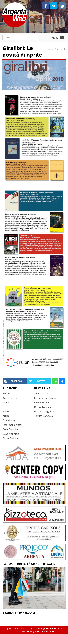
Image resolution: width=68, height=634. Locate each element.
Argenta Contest (12, 398)
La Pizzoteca (41, 402)
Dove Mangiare (11, 433)
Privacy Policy (34, 631)
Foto (5, 407)
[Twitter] (53, 5)
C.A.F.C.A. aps (41, 393)
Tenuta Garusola (43, 415)
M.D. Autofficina (42, 407)
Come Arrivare (11, 438)
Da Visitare (9, 420)
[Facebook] (45, 5)
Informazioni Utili (13, 424)
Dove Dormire (10, 429)
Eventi (6, 393)
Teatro (6, 402)
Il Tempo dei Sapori (45, 398)
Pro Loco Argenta (44, 411)
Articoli (61, 49)
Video (6, 411)
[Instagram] (62, 5)
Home (50, 49)
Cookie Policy (49, 631)
